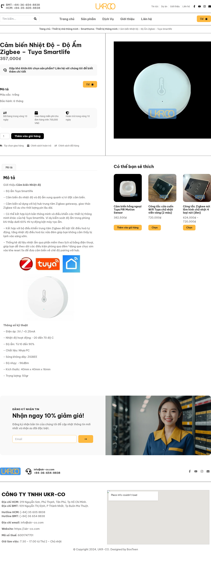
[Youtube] (199, 6)
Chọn (155, 227)
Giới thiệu (127, 19)
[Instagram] (204, 6)
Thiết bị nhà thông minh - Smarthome (73, 28)
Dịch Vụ (108, 19)
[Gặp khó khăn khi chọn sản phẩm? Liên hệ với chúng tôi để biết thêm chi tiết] (48, 70)
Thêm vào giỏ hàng (28, 136)
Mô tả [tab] (9, 167)
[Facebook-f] (194, 6)
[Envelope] (209, 6)
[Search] (35, 19)
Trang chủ (66, 19)
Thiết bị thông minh (107, 28)
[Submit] (85, 439)
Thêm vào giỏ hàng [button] (127, 227)
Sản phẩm (88, 19)
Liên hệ (146, 19)
